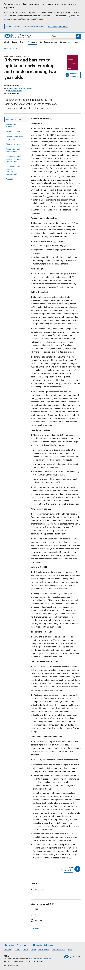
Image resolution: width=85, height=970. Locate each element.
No (36, 915)
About (6, 42)
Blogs (75, 42)
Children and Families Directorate (22, 88)
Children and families (15, 90)
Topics (14, 42)
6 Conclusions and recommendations (13, 150)
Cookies (33, 949)
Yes (36, 909)
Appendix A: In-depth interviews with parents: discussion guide (14, 159)
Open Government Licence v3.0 (40, 959)
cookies (14, 4)
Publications (32, 42)
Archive (17, 949)
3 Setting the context (13, 132)
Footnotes (9, 179)
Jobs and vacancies (58, 949)
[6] (49, 778)
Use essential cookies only (34, 27)
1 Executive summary (14, 119)
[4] (35, 474)
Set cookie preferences (58, 26)
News (22, 42)
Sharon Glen (38, 889)
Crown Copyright (43, 949)
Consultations (65, 42)
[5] (59, 581)
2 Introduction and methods (12, 125)
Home (6, 48)
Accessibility (8, 949)
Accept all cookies (13, 27)
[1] (57, 171)
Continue (36, 929)
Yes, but (38, 920)
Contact (25, 949)
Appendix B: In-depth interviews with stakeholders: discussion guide (13, 170)
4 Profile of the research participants (14, 138)
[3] (43, 196)
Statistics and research (48, 42)
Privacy (70, 949)
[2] (76, 171)
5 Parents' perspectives (14, 144)
